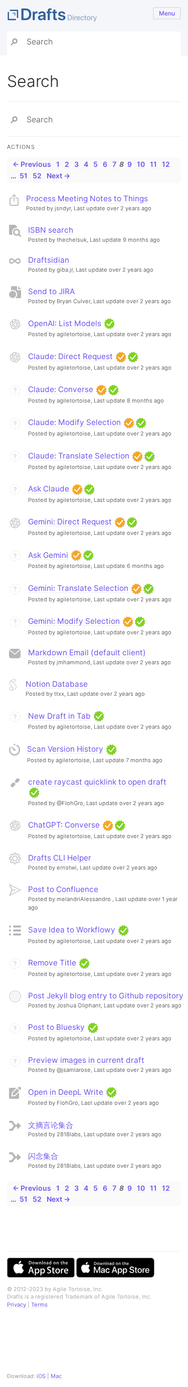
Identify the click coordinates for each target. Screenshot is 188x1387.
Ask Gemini (48, 555)
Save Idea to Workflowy (71, 929)
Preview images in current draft (86, 1060)
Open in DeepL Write (65, 1092)
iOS (41, 1376)
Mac (56, 1376)
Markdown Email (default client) (87, 652)
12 (166, 164)
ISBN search (50, 230)
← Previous (32, 164)
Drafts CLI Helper (59, 858)
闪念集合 (43, 1156)
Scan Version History (65, 749)
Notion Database (57, 684)
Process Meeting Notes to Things (87, 198)
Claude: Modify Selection (74, 422)
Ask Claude (48, 488)
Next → (58, 175)
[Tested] (121, 356)
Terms (39, 1304)
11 (153, 164)
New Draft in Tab (59, 716)
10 (141, 164)
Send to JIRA (51, 291)
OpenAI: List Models (64, 323)
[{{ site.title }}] (94, 15)
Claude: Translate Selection (78, 456)
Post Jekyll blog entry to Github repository (105, 995)
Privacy (16, 1304)
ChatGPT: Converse (64, 825)
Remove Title (52, 962)
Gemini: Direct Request (70, 521)
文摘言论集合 (50, 1125)
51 (24, 175)
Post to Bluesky (56, 1027)
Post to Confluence (63, 889)
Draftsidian (48, 260)
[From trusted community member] (109, 323)
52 (37, 175)
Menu (167, 13)
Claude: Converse (60, 389)
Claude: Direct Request (70, 356)
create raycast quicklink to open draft (97, 782)
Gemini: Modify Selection (74, 621)
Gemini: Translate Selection (78, 588)
